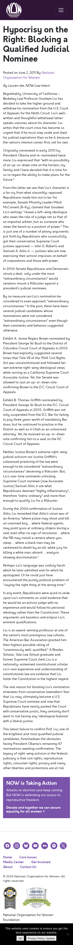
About (8, 867)
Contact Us (28, 867)
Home (7, 857)
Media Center (13, 862)
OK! (20, 938)
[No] (68, 934)
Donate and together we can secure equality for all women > (33, 809)
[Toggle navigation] (61, 10)
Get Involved (40, 862)
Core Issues (28, 857)
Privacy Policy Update (41, 938)
